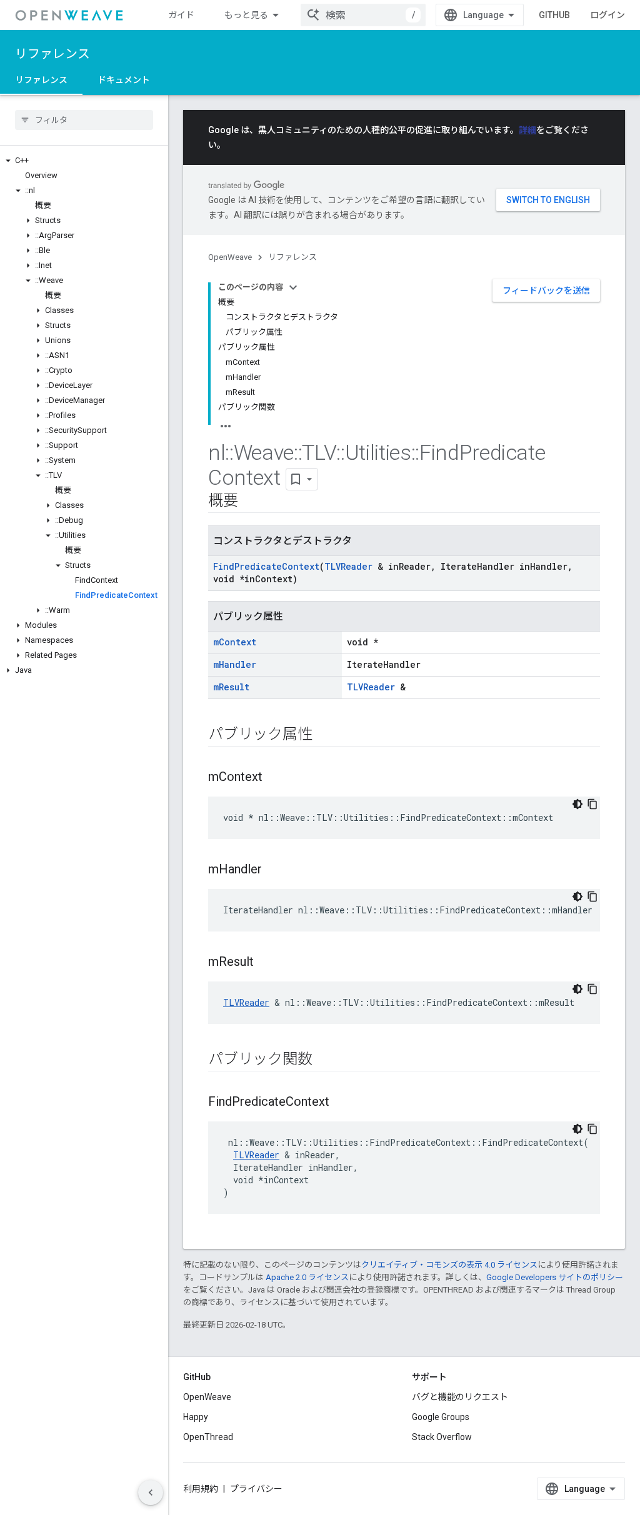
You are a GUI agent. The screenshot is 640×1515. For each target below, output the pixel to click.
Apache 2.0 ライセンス (307, 1277)
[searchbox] (84, 120)
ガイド (181, 15)
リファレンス (52, 53)
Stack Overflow (442, 1437)
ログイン (607, 15)
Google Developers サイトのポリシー (554, 1277)
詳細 (527, 130)
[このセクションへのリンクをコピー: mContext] (275, 777)
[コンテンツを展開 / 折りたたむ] (293, 287)
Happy (195, 1417)
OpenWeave (230, 257)
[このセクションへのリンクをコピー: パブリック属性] (324, 735)
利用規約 (200, 1489)
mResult (231, 687)
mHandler (234, 664)
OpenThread (208, 1437)
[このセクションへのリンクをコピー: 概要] (250, 501)
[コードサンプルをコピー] (592, 804)
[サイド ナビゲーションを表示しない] (150, 1492)
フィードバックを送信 (546, 291)
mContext (234, 642)
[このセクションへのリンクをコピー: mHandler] (274, 870)
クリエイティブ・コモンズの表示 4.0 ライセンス (449, 1264)
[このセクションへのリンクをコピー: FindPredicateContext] (341, 1102)
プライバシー (256, 1489)
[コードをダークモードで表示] (577, 804)
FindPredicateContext (266, 566)
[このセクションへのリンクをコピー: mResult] (266, 962)
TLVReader (348, 566)
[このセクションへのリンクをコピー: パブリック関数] (324, 1060)
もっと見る (246, 15)
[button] (84, 160)
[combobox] (363, 15)
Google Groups (440, 1417)
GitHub (554, 15)
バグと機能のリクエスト (460, 1397)
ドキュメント (124, 80)
